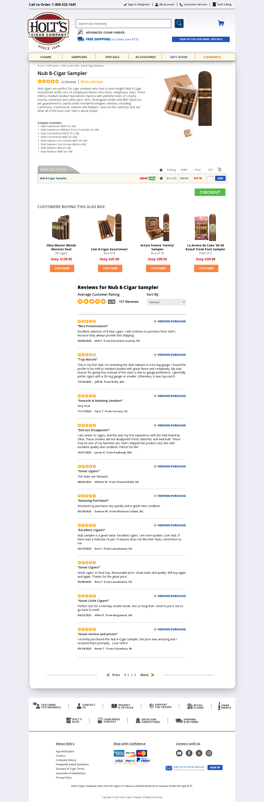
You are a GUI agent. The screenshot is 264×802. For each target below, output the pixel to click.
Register (144, 4)
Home (41, 65)
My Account (166, 4)
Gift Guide (53, 65)
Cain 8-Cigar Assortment (109, 249)
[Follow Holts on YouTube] (179, 753)
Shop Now (62, 268)
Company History (66, 760)
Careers (60, 756)
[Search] (179, 23)
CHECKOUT (210, 192)
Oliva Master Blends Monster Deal (61, 247)
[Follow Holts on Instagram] (209, 753)
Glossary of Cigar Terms (70, 768)
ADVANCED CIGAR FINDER (105, 32)
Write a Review (92, 81)
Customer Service (195, 4)
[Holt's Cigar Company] (52, 31)
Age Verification (65, 751)
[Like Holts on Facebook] (189, 753)
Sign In (132, 4)
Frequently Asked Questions (72, 764)
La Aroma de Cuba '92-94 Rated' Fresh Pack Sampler (205, 247)
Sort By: (153, 294)
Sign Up (215, 767)
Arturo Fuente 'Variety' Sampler (157, 247)
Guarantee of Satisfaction (70, 773)
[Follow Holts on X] (199, 753)
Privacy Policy (64, 777)
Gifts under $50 (69, 65)
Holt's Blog (224, 4)
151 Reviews (68, 81)
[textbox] (123, 23)
